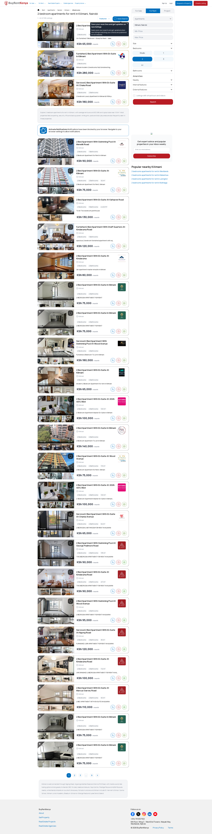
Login (171, 3)
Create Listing (200, 3)
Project (167, 11)
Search (153, 102)
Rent (43, 10)
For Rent (41, 3)
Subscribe (151, 156)
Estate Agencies (68, 3)
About (41, 813)
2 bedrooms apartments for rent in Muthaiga (149, 183)
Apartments (51, 10)
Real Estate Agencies (47, 826)
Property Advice (79, 3)
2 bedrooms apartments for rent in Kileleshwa (150, 175)
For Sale (32, 3)
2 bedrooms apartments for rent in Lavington (150, 179)
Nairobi (59, 10)
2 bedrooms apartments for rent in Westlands (150, 171)
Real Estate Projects (54, 3)
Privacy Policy (158, 828)
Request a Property (184, 3)
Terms (170, 828)
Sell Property (44, 817)
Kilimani (66, 10)
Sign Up (164, 3)
